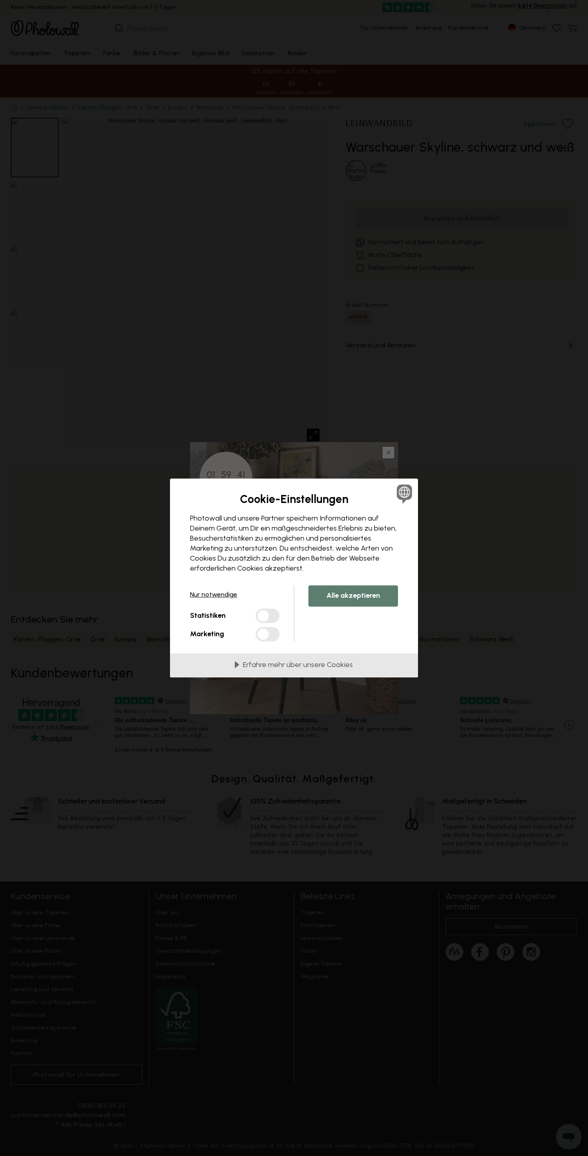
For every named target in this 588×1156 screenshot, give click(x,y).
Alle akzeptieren (353, 595)
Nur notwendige (213, 594)
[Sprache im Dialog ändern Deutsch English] (403, 494)
